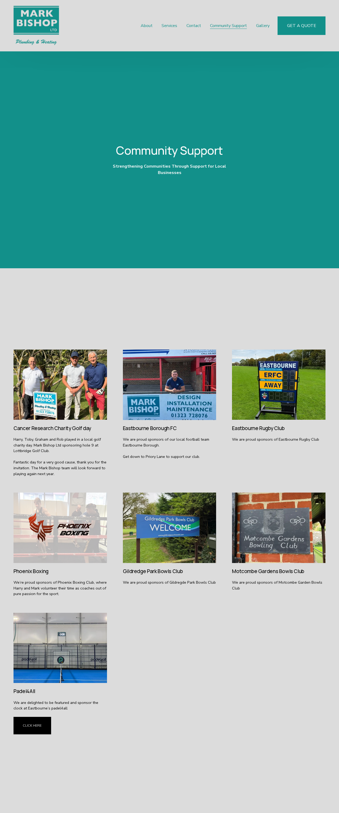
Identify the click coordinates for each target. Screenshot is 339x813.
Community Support (228, 26)
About (147, 26)
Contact (193, 26)
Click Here (32, 725)
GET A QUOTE (301, 26)
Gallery (263, 26)
